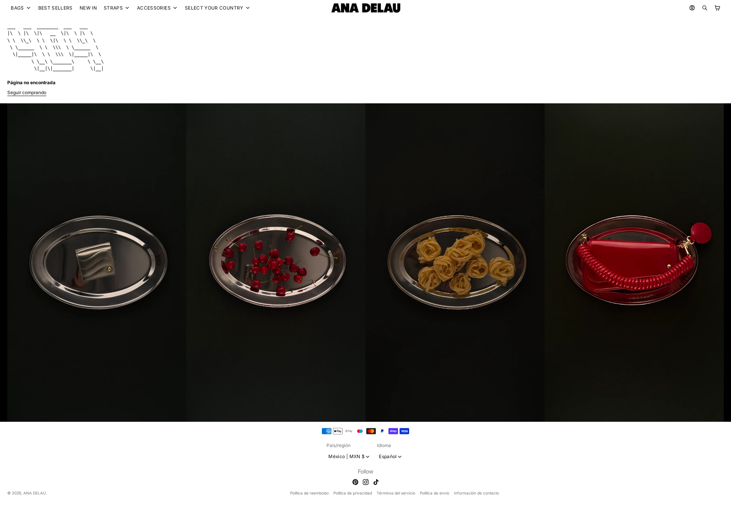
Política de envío (434, 493)
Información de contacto (476, 493)
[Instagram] (366, 482)
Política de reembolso (309, 493)
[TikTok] (376, 482)
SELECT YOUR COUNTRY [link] (214, 8)
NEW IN (88, 8)
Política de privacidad (352, 493)
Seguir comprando (26, 92)
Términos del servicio (396, 493)
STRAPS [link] (113, 8)
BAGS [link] (17, 8)
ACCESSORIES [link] (154, 8)
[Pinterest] (355, 482)
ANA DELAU (34, 493)
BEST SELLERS (55, 8)
